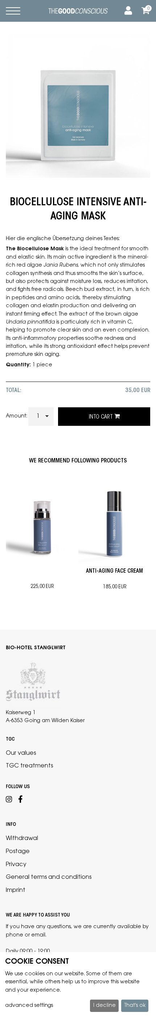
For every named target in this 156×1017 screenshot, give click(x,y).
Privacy (16, 865)
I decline (104, 1005)
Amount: (16, 416)
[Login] (127, 10)
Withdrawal (22, 838)
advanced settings (29, 1005)
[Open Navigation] (13, 11)
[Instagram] (9, 800)
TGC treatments (29, 766)
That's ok (134, 1005)
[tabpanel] (42, 533)
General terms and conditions (48, 877)
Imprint (15, 890)
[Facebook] (20, 800)
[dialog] (78, 984)
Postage (18, 852)
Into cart (101, 417)
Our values (21, 753)
